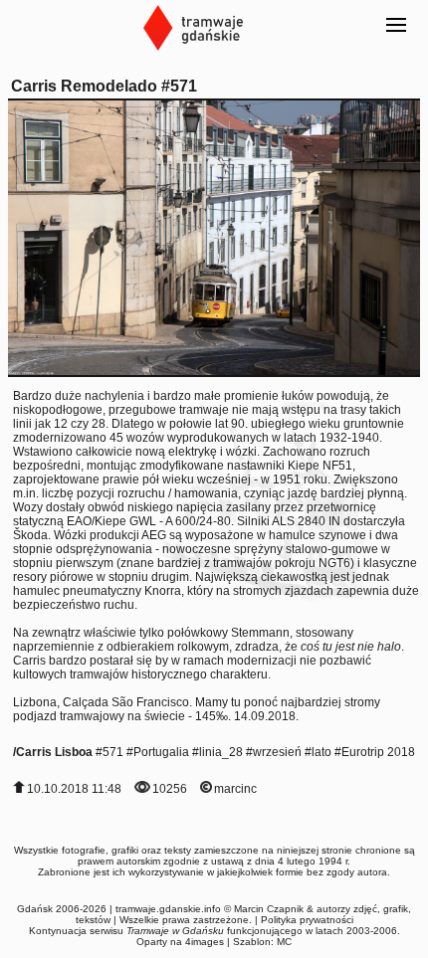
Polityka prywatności (307, 919)
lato (321, 752)
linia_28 (221, 752)
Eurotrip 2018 (378, 752)
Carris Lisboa (54, 752)
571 (113, 752)
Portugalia (161, 752)
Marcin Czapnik (269, 908)
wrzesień (277, 752)
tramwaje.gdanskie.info (168, 908)
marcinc (235, 789)
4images (204, 941)
